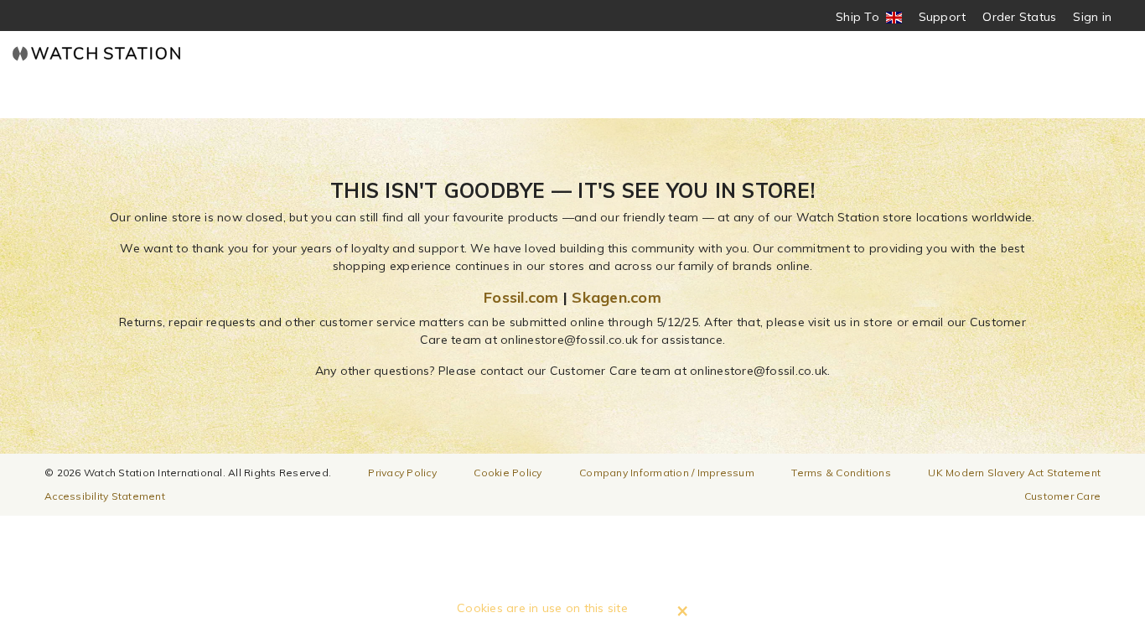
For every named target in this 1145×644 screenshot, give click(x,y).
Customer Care (1062, 496)
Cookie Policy (507, 472)
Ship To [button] (863, 17)
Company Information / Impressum (666, 472)
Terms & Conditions (841, 472)
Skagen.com (616, 297)
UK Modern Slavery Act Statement (1014, 472)
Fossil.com (521, 297)
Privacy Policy (402, 472)
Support (942, 16)
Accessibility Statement (104, 496)
